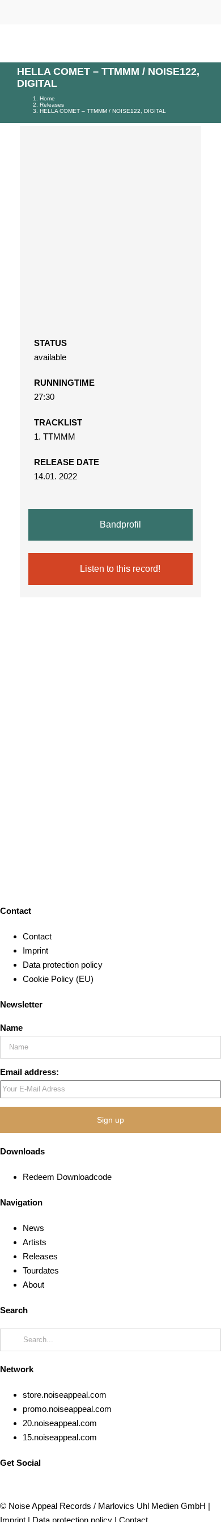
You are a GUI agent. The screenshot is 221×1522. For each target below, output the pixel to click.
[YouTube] (3, 1488)
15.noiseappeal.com (60, 1437)
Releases (40, 1256)
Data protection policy (63, 964)
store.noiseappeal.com (65, 1394)
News (33, 1228)
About (33, 1284)
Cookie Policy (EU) (58, 979)
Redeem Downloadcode (67, 1177)
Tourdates (41, 1270)
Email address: (29, 1072)
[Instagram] (23, 1488)
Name (11, 1027)
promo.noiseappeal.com (67, 1409)
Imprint (35, 950)
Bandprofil (119, 524)
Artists (34, 1242)
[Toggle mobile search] (179, 44)
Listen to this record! (119, 569)
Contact (37, 936)
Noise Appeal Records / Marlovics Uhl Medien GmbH (107, 1506)
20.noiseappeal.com (60, 1423)
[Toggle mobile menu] (199, 44)
